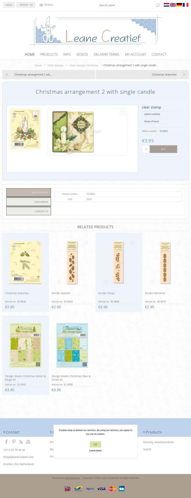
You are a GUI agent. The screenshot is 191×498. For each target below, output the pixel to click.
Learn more (95, 450)
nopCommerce (72, 478)
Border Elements (155, 293)
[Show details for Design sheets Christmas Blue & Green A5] (72, 345)
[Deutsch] (179, 5)
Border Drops (106, 293)
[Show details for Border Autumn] (72, 262)
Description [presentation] (41, 202)
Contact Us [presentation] (41, 211)
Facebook (6, 441)
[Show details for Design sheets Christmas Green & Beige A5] (25, 345)
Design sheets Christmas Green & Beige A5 (25, 377)
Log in (9, 4)
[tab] (28, 192)
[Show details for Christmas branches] (25, 262)
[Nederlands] (167, 5)
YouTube (28, 441)
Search (147, 449)
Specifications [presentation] (40, 192)
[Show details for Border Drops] (119, 262)
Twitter (13, 441)
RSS (21, 441)
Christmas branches (17, 293)
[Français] (186, 5)
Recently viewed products (158, 442)
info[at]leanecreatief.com (18, 457)
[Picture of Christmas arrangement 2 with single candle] (25, 132)
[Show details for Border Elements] (165, 262)
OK (95, 444)
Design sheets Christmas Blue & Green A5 (71, 377)
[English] (173, 5)
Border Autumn (61, 293)
